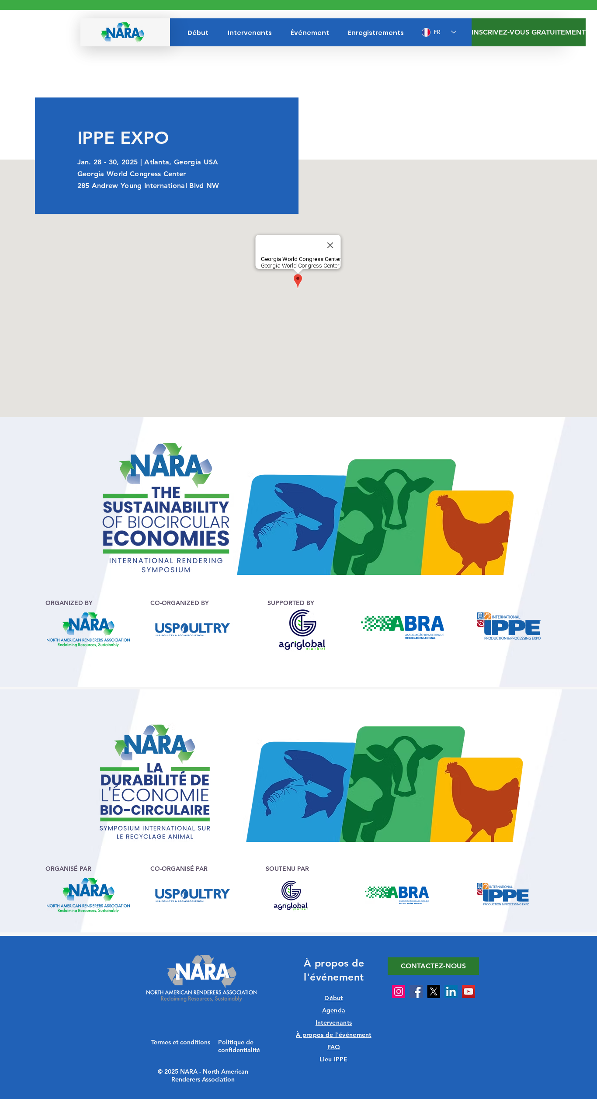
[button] (433, 966)
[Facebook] (416, 991)
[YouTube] (468, 991)
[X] (433, 991)
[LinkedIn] (451, 991)
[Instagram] (398, 991)
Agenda (334, 1010)
